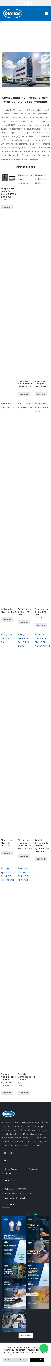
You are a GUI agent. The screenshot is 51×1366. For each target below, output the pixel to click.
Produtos (33, 1169)
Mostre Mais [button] (25, 1335)
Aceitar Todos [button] (37, 1360)
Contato (8, 1173)
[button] (14, 1228)
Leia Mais (7, 1354)
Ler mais (7, 207)
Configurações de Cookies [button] (16, 1360)
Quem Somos (11, 1169)
